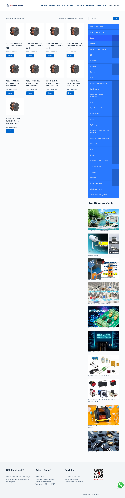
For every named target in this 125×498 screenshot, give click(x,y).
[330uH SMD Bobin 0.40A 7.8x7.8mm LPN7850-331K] (75, 69)
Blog (104, 5)
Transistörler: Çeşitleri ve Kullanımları (98, 452)
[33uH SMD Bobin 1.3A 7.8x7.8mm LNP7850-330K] (55, 31)
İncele (10, 55)
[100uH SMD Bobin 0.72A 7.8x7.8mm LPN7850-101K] (15, 69)
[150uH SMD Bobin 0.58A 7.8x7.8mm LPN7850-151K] (35, 69)
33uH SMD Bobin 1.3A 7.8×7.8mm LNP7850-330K (54, 45)
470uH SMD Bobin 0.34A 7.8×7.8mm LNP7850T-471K (13, 121)
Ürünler (52, 5)
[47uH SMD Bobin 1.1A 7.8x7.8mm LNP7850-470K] (75, 31)
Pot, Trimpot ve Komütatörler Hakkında (99, 303)
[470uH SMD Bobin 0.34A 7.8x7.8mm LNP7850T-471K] (15, 106)
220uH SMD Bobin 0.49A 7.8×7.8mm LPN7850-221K (53, 83)
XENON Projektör (93, 255)
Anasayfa (44, 5)
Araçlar (79, 5)
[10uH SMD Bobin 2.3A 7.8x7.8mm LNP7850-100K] (15, 31)
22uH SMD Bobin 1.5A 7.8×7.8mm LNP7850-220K (34, 45)
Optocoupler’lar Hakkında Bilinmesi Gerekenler (101, 327)
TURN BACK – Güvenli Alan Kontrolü (98, 230)
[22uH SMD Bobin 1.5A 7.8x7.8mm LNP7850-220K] (35, 31)
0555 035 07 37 (49, 484)
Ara (116, 18)
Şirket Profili (90, 5)
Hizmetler (60, 5)
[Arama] (118, 5)
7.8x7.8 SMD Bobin (11, 52)
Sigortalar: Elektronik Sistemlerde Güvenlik (100, 375)
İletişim (99, 5)
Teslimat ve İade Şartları (73, 477)
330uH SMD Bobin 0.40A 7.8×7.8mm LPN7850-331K (73, 83)
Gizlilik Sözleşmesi (71, 479)
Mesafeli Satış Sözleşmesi (74, 482)
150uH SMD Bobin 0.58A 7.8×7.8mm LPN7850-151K (33, 83)
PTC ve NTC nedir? (93, 351)
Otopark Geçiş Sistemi (94, 279)
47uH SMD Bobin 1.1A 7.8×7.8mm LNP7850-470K (75, 45)
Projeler (70, 5)
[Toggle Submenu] (115, 38)
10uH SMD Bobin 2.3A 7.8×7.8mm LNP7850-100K (14, 45)
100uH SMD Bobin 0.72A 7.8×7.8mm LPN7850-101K (12, 83)
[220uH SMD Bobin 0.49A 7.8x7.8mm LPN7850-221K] (55, 69)
